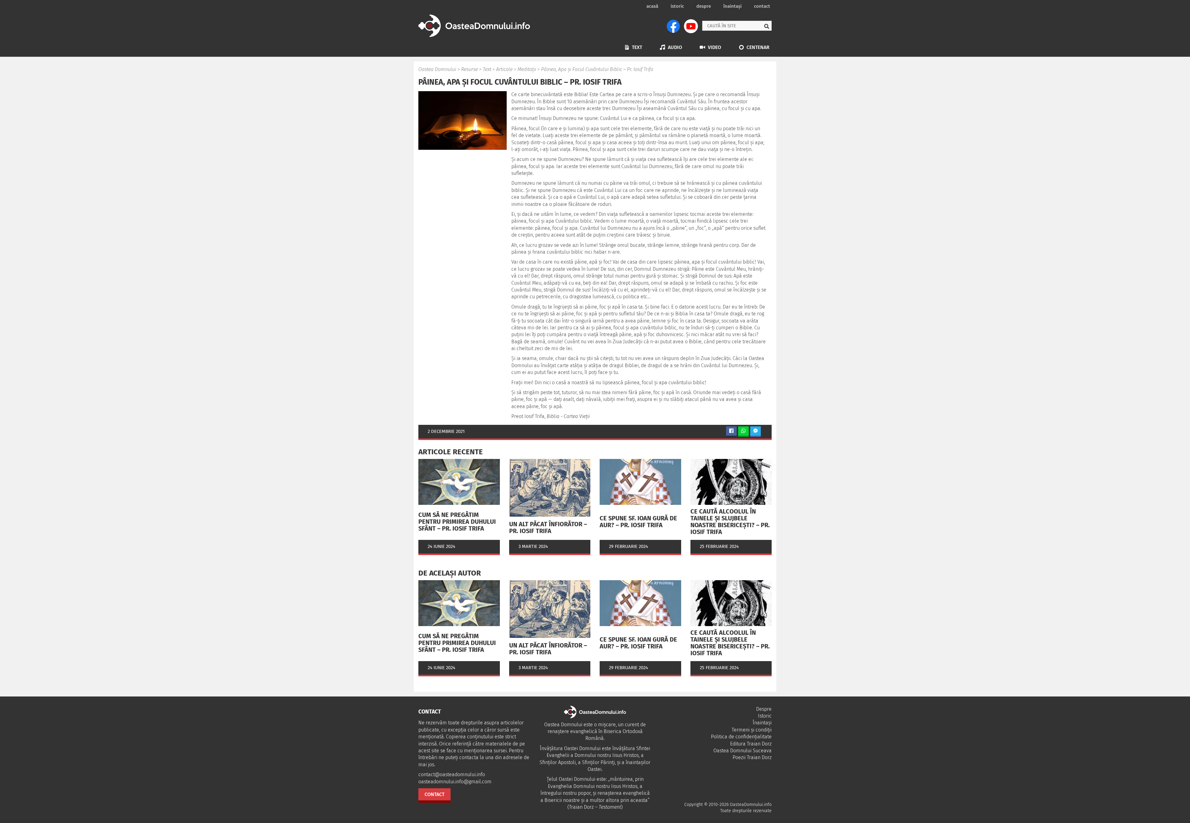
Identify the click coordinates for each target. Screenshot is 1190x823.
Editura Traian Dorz (751, 744)
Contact (762, 6)
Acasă (652, 6)
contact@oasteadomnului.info (451, 774)
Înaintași (732, 6)
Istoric (677, 6)
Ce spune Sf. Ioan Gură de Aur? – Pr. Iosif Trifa (638, 521)
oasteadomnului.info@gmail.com (454, 782)
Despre (703, 6)
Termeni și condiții (752, 730)
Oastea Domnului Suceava (742, 751)
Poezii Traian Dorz (752, 757)
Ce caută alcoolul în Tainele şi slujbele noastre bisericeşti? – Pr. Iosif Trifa (730, 522)
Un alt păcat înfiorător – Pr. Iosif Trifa (548, 527)
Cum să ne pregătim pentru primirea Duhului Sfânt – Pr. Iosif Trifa (457, 521)
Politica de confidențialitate (741, 737)
